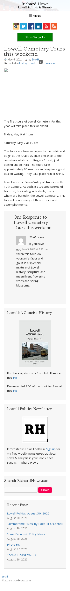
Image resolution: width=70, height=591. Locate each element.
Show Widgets (35, 37)
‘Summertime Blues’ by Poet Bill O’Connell (35, 524)
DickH (35, 59)
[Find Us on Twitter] (23, 26)
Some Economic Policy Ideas (26, 534)
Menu (36, 15)
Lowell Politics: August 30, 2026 (28, 513)
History (23, 63)
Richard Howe (35, 4)
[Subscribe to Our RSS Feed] (54, 26)
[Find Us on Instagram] (16, 26)
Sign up (51, 449)
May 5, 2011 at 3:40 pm (35, 249)
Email (5, 576)
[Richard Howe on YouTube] (46, 26)
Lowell (32, 63)
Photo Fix (13, 544)
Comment (50, 63)
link (15, 378)
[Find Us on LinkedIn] (38, 26)
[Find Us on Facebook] (31, 26)
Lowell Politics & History (35, 7)
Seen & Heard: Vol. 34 (21, 555)
